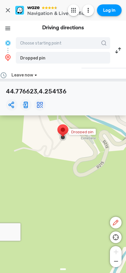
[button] (63, 58)
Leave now (22, 75)
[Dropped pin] (63, 133)
